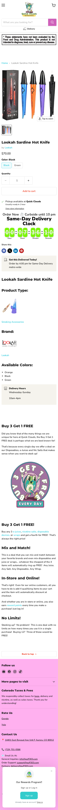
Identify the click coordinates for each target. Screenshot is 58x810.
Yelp (4, 724)
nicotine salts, (29, 531)
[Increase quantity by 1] (28, 180)
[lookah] (9, 349)
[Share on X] (9, 250)
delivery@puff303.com (22, 766)
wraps (16, 535)
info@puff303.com (28, 759)
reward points (14, 605)
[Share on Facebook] (4, 250)
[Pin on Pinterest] (21, 250)
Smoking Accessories (13, 321)
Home (5, 63)
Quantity (6, 174)
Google (5, 718)
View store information (14, 209)
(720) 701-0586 (12, 749)
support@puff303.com (28, 762)
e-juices (17, 531)
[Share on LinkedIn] (15, 250)
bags (36, 696)
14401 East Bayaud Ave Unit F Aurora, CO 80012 (29, 740)
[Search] (52, 22)
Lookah (8, 147)
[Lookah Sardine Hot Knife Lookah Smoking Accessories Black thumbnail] (7, 130)
